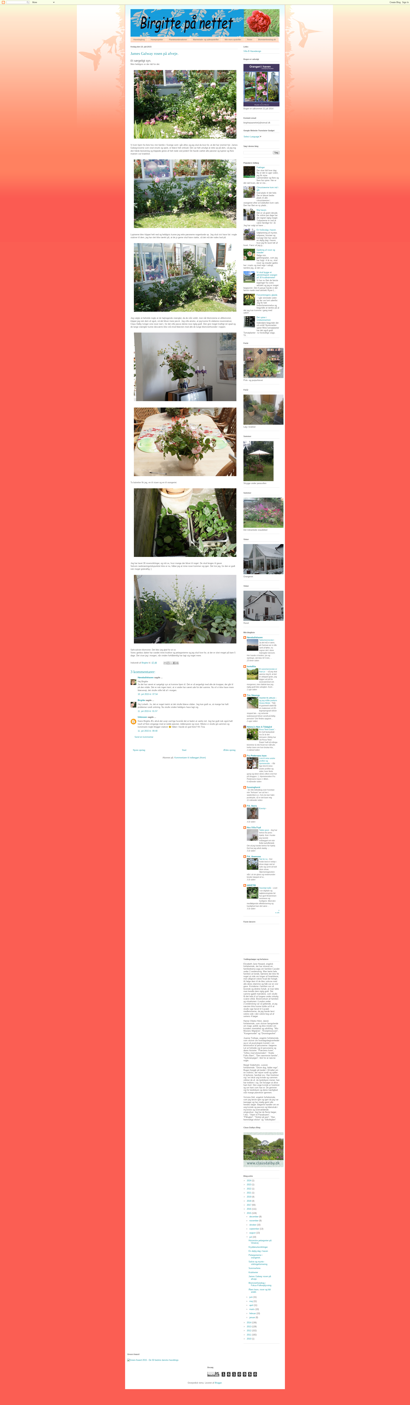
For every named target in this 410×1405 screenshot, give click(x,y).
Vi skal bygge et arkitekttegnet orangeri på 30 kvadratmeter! (267, 275)
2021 (249, 1193)
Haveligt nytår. (265, 888)
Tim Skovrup (253, 695)
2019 (249, 1197)
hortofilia (251, 666)
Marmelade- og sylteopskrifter (206, 39)
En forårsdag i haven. (266, 230)
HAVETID (251, 885)
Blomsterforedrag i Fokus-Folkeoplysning (260, 1284)
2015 (249, 1213)
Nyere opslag (139, 750)
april (251, 1305)
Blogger (218, 1383)
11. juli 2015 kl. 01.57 (147, 711)
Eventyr (262, 808)
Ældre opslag (229, 750)
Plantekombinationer (178, 39)
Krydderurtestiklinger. (258, 1247)
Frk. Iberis (252, 806)
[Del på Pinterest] (177, 663)
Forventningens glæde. (267, 295)
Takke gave (264, 830)
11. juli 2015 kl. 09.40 (147, 731)
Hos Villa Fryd (254, 827)
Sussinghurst (253, 787)
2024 (249, 1180)
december (254, 1216)
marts (252, 1309)
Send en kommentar (144, 737)
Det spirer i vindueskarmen (264, 318)
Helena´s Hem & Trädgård (259, 727)
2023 (249, 1184)
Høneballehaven (146, 677)
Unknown (142, 717)
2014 (249, 1322)
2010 (249, 1339)
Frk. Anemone (254, 856)
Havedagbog (139, 39)
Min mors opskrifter (233, 39)
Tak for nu (263, 859)
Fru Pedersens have (256, 756)
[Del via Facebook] (174, 663)
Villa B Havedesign (252, 51)
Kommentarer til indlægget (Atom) (190, 757)
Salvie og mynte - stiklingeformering (258, 1262)
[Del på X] (171, 663)
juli (251, 1237)
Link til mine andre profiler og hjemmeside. (267, 761)
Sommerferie (254, 1268)
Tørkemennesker (266, 640)
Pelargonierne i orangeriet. (255, 1256)
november (254, 1220)
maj (251, 1301)
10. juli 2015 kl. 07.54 (148, 694)
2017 (249, 1205)
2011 (249, 1335)
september (254, 1229)
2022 (249, 1189)
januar (252, 1317)
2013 (249, 1326)
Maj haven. (262, 210)
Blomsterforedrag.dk (267, 39)
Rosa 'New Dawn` (267, 729)
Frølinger (261, 167)
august (252, 1233)
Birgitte (141, 700)
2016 (249, 1209)
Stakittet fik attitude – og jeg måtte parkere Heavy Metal (268, 700)
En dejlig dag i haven (258, 1251)
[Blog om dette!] (168, 663)
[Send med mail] (165, 663)
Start (184, 750)
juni (251, 1297)
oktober (253, 1225)
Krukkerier (253, 1272)
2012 (249, 1330)
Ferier (249, 39)
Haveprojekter (157, 39)
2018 (249, 1201)
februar (252, 1313)
